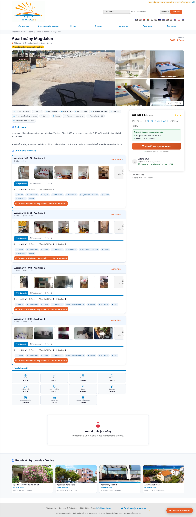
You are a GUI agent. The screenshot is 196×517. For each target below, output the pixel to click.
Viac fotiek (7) (175, 103)
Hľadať (177, 12)
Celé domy (147, 26)
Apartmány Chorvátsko (48, 26)
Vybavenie (22, 184)
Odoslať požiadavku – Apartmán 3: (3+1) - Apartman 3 (42, 309)
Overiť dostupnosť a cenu (158, 146)
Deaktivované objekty (63, 513)
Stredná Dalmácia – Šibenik (22, 32)
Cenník (49, 184)
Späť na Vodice (138, 175)
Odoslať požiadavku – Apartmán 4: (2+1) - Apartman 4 (42, 360)
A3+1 (159, 121)
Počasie (98, 26)
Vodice (38, 32)
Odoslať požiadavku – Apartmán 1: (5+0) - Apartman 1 (42, 203)
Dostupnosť (36, 184)
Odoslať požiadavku (181, 510)
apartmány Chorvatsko (123, 513)
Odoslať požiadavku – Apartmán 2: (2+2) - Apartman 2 (42, 258)
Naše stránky (77, 513)
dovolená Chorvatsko (106, 513)
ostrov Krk (137, 513)
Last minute (122, 26)
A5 (148, 121)
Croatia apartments (90, 513)
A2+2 (153, 121)
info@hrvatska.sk (103, 508)
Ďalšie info (172, 26)
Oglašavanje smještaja (135, 508)
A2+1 (165, 121)
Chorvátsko (23, 26)
